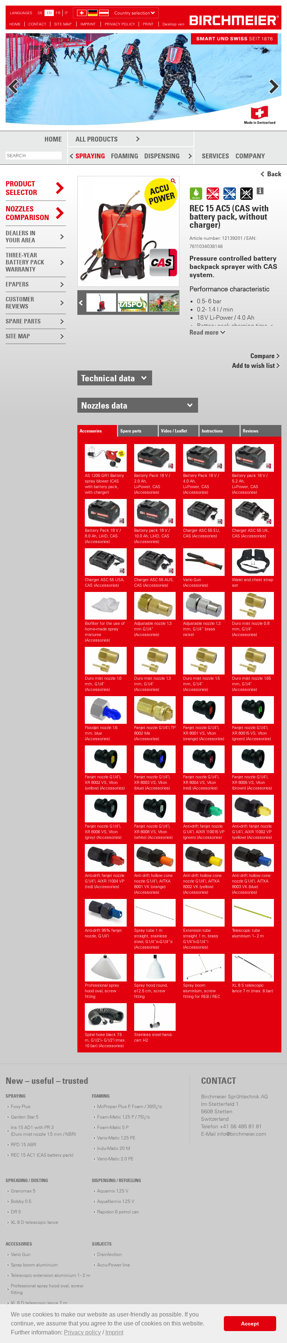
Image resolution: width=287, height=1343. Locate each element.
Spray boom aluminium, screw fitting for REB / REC (201, 991)
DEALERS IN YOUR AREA (21, 236)
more (36, 91)
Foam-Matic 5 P (113, 1127)
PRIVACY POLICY (120, 24)
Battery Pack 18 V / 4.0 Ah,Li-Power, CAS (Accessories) (201, 484)
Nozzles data (104, 405)
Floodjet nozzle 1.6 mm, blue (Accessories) (101, 733)
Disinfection (109, 1254)
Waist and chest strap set (252, 582)
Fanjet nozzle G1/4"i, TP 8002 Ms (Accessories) (155, 733)
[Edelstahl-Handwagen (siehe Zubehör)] (101, 311)
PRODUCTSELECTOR (21, 188)
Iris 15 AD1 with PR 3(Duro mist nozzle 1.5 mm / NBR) (43, 1131)
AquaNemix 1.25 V (115, 1201)
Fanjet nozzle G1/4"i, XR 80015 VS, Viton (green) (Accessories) (251, 733)
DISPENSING (162, 156)
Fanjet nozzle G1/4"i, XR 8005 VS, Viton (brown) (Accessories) (252, 782)
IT (66, 12)
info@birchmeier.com (241, 1133)
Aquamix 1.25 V (112, 1191)
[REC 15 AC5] (173, 181)
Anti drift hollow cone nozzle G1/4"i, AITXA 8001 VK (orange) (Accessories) (153, 884)
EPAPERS (17, 284)
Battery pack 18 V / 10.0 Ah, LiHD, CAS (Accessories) (152, 536)
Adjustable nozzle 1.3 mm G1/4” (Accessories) (153, 629)
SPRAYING (90, 156)
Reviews (250, 431)
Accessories (91, 431)
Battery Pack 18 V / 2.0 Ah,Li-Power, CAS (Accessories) (152, 484)
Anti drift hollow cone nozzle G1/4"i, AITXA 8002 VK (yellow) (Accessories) (202, 884)
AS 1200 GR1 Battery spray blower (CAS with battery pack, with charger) (104, 484)
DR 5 (16, 1212)
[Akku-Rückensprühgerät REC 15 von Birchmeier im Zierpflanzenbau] (164, 310)
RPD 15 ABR (23, 1144)
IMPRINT (88, 24)
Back (274, 174)
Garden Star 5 (24, 1117)
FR (58, 12)
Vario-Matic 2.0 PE (115, 1158)
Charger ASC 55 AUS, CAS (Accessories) (154, 582)
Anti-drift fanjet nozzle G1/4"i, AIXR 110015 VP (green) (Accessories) (204, 832)
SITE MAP (63, 24)
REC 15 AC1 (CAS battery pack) (42, 1155)
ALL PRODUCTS (96, 139)
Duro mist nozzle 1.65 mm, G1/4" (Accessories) (251, 684)
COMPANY (250, 156)
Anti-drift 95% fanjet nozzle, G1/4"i (103, 933)
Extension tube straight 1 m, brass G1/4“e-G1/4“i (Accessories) (200, 939)
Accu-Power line (113, 1265)
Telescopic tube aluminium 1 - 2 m (248, 933)
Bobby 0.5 (21, 1201)
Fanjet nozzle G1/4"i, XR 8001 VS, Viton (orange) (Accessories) (203, 733)
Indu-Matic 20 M (113, 1148)
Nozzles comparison (27, 213)
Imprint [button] (114, 1332)
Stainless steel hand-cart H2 (153, 1037)
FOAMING (124, 156)
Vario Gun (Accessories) (195, 582)
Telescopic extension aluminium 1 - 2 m (50, 1275)
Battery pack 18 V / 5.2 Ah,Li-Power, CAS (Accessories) (250, 484)
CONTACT (37, 24)
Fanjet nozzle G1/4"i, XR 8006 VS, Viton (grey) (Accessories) (103, 832)
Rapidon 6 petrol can (118, 1212)
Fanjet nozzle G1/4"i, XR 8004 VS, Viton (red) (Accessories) (201, 782)
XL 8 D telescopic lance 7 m (39, 1303)
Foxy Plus (20, 1106)
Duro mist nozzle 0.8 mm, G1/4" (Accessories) (250, 629)
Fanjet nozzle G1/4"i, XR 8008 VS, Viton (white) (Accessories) (153, 832)
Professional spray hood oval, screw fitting (102, 991)
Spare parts (130, 431)
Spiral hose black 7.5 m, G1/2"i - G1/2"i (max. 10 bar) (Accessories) (105, 1040)
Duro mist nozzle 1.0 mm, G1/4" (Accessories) (103, 684)
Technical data (108, 378)
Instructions (212, 431)
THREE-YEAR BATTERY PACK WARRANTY (25, 262)
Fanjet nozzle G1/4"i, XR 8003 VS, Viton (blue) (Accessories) (152, 782)
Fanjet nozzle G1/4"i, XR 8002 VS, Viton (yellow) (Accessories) (105, 782)
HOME (15, 24)
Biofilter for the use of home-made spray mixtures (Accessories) (105, 632)
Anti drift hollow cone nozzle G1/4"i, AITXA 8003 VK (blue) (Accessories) (251, 884)
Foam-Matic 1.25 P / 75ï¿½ (123, 1117)
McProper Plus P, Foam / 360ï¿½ (129, 1106)
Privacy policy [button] (82, 1332)
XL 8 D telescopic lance (34, 1222)
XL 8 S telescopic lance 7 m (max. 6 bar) (252, 988)
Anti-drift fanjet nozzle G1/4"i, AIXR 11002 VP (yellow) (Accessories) (252, 832)
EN (49, 12)
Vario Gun (21, 1254)
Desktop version (176, 24)
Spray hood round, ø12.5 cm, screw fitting (151, 991)
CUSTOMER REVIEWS (20, 302)
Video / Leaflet (174, 431)
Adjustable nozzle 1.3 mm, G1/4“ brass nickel (201, 629)
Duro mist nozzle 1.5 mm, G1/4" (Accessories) (201, 684)
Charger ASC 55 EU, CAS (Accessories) (201, 533)
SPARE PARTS (23, 321)
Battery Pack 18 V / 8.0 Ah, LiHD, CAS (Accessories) (103, 536)
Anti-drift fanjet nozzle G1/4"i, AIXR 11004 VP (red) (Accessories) (104, 881)
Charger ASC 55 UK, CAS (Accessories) (250, 533)
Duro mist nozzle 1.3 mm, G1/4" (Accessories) (152, 684)
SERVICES (215, 156)
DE (40, 12)
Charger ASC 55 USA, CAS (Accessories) (104, 582)
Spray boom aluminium (34, 1265)
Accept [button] (250, 1324)
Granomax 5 (23, 1191)
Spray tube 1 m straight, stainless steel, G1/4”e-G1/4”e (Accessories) (153, 939)
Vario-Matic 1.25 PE (116, 1138)
